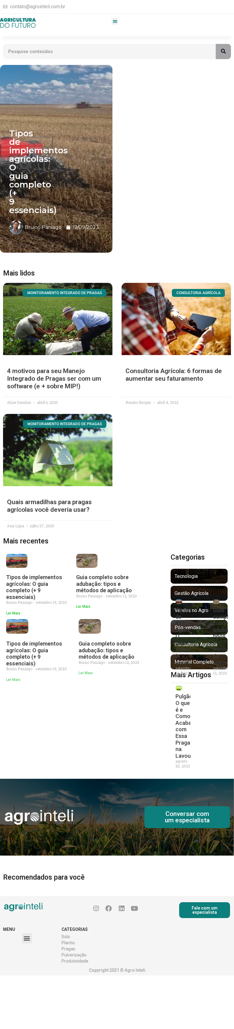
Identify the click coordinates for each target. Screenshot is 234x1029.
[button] (115, 21)
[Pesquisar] (223, 51)
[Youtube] (134, 908)
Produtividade (75, 961)
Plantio (68, 942)
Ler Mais (13, 613)
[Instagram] (96, 908)
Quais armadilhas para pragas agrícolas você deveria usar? (49, 505)
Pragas (68, 948)
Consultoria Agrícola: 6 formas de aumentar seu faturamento (174, 374)
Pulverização (74, 954)
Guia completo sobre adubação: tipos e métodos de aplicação (104, 583)
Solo (66, 936)
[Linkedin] (121, 908)
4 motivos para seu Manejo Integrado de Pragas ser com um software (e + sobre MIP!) (54, 378)
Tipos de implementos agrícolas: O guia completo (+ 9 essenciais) (34, 587)
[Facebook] (108, 908)
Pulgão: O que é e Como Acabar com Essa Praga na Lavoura (186, 726)
